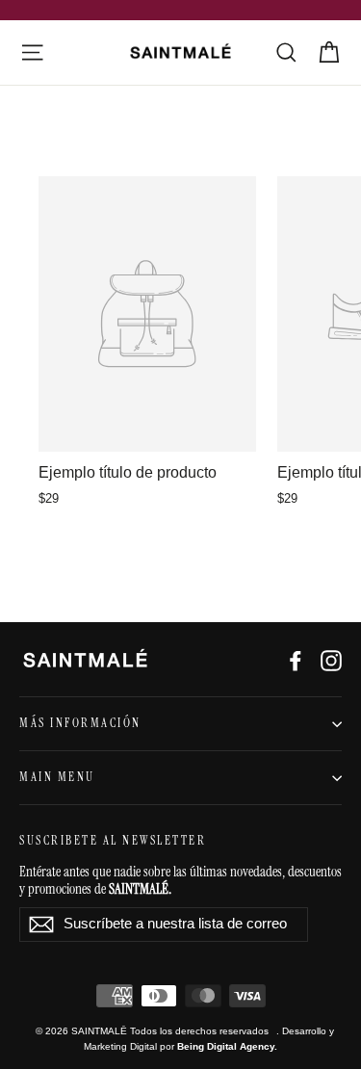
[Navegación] (32, 52)
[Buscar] (286, 52)
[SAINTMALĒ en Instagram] (331, 659)
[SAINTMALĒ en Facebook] (295, 659)
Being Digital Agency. (227, 1046)
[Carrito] (328, 52)
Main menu (57, 777)
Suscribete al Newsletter (112, 840)
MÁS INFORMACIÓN (80, 723)
